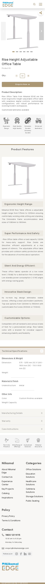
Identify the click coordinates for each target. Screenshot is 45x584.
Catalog (5, 493)
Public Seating (32, 500)
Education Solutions (30, 475)
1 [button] (13, 52)
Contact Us (7, 477)
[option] (22, 31)
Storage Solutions (34, 496)
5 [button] (28, 52)
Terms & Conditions (11, 520)
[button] (40, 4)
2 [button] (17, 52)
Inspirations (7, 497)
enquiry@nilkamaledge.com (17, 548)
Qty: (4, 75)
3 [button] (20, 52)
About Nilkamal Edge (8, 471)
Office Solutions (33, 469)
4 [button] (24, 52)
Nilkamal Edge (13, 583)
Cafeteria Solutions (30, 490)
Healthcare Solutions (31, 483)
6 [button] (31, 52)
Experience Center (7, 483)
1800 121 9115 (12, 534)
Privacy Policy (8, 516)
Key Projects (8, 489)
